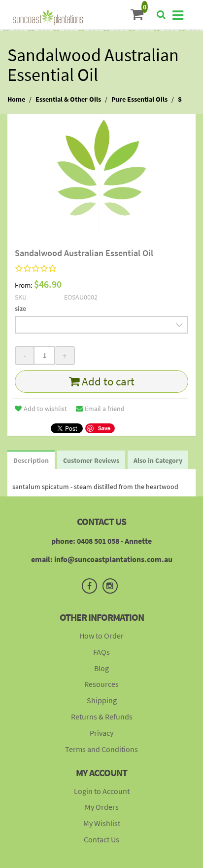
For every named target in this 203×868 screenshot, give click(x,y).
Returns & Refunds (102, 716)
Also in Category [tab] (158, 460)
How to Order (101, 636)
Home (16, 99)
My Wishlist (101, 823)
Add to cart (107, 381)
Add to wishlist (45, 408)
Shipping (102, 700)
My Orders (102, 807)
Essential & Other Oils (68, 99)
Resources (101, 684)
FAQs (101, 652)
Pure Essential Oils (139, 99)
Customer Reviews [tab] (91, 460)
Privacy (101, 733)
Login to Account (102, 791)
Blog (101, 668)
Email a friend (105, 408)
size (20, 308)
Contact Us (101, 839)
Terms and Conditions (101, 749)
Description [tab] (31, 460)
